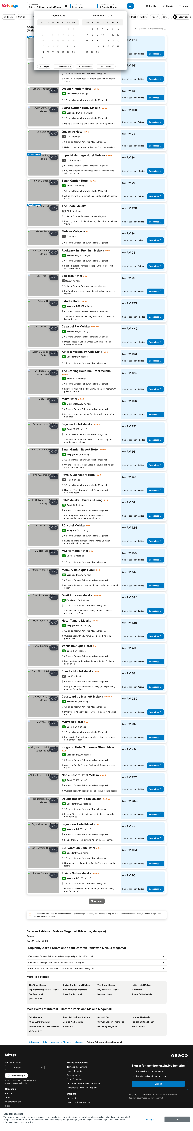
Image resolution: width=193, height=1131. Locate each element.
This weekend (86, 66)
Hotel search (33, 1042)
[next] (121, 15)
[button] (48, 6)
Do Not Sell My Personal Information (83, 1083)
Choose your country (15, 1062)
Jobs (7, 1097)
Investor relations (13, 1101)
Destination (33, 4)
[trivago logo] (10, 6)
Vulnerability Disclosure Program (82, 1087)
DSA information (74, 1079)
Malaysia (55, 1042)
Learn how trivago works (78, 1102)
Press (7, 1106)
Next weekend (107, 66)
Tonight (46, 66)
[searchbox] (48, 7)
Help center (72, 1098)
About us (9, 1093)
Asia (45, 1042)
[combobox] (48, 6)
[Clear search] (66, 6)
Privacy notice (73, 1075)
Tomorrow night (64, 66)
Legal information (75, 1071)
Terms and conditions (77, 1067)
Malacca (67, 1042)
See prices (154, 54)
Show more (34, 998)
